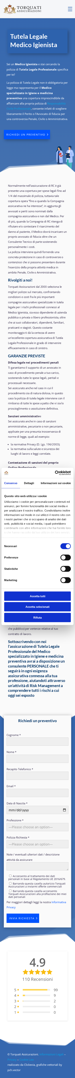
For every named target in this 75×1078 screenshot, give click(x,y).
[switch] (65, 557)
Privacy (12, 1059)
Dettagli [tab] (29, 482)
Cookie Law (26, 1059)
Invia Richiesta (21, 918)
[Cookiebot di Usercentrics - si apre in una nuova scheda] (55, 473)
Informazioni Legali (52, 1054)
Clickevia (29, 1064)
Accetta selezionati (37, 606)
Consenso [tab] (10, 482)
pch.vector (14, 1070)
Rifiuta (37, 617)
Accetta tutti (37, 596)
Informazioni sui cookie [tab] (56, 482)
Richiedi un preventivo (25, 134)
